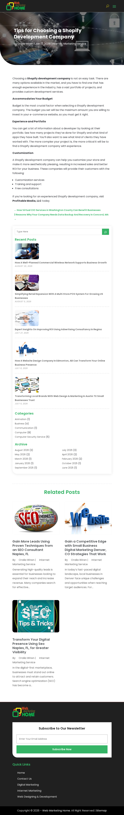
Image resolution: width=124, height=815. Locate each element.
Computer (21, 432)
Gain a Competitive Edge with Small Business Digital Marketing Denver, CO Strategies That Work (85, 547)
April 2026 (67, 454)
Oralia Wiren (25, 44)
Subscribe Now (62, 749)
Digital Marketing (28, 785)
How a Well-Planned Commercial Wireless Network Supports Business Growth (61, 262)
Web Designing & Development (37, 797)
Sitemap (101, 810)
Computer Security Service (30, 436)
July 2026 (67, 450)
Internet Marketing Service (69, 44)
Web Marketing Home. (56, 810)
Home (21, 773)
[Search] (105, 232)
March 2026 (21, 458)
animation (20, 419)
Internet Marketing (29, 791)
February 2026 (70, 458)
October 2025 (70, 463)
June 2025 (67, 467)
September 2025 (24, 467)
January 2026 (22, 463)
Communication (24, 428)
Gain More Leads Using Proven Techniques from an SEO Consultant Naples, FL (32, 547)
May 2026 (20, 454)
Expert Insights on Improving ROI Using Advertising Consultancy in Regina (58, 329)
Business (19, 423)
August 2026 (22, 450)
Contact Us (24, 779)
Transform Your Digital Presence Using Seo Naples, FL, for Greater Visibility (31, 645)
